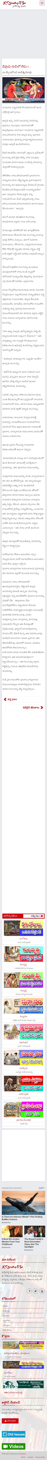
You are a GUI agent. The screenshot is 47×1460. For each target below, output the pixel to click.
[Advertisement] (23, 33)
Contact (30, 1457)
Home (23, 1457)
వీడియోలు (7, 1330)
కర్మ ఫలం (12, 699)
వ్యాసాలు (6, 1320)
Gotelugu (22, 1453)
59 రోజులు (23, 938)
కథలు (5, 1306)
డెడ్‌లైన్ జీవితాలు (31, 707)
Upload (11, 1421)
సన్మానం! (23, 1016)
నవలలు (6, 1315)
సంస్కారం (23, 1068)
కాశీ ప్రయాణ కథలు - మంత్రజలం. (17, 1353)
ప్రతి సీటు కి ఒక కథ (23, 1120)
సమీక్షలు (6, 1325)
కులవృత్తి (23, 964)
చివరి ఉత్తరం (24, 1094)
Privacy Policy (40, 1457)
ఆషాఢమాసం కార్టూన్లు (13, 1392)
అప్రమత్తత (23, 1042)
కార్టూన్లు (6, 1311)
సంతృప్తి (23, 990)
